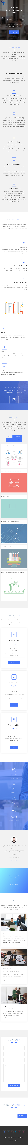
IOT (4, 933)
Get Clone (15, 884)
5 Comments (17, 971)
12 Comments (17, 936)
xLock (17, 1140)
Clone (15, 32)
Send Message (14, 1085)
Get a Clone (14, 662)
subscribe (22, 1116)
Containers (7, 969)
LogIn (14, 705)
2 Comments (16, 1009)
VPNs (5, 1006)
